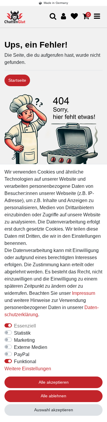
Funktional (25, 361)
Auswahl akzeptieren (53, 409)
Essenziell (25, 325)
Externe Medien (30, 347)
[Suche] (91, 39)
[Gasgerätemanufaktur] (14, 16)
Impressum (83, 293)
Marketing (24, 340)
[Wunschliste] (74, 16)
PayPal (21, 354)
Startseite (17, 80)
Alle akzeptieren (54, 382)
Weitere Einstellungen (27, 368)
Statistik (22, 333)
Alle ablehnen (53, 395)
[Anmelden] (63, 16)
